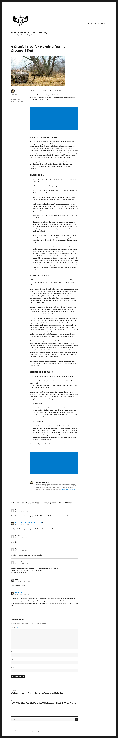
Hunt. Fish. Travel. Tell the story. (29, 32)
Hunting (18, 99)
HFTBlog (13, 99)
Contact (96, 23)
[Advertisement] (54, 118)
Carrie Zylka (14, 94)
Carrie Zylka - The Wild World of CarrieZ (28, 523)
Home (90, 23)
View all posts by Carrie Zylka (69, 489)
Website (13, 667)
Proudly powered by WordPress (37, 731)
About (103, 23)
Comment (14, 627)
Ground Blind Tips (15, 101)
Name (13, 652)
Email (13, 659)
